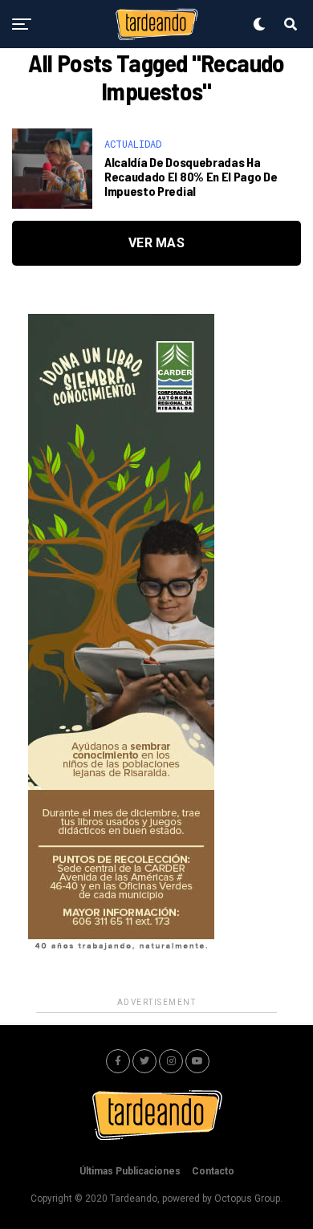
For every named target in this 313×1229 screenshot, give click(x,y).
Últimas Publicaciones (130, 1171)
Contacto (213, 1171)
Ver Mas (156, 242)
